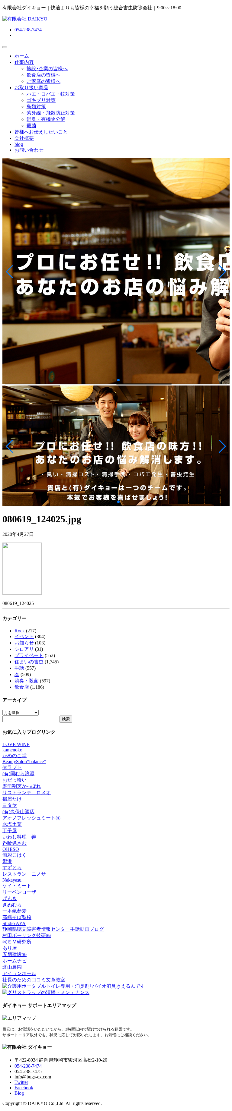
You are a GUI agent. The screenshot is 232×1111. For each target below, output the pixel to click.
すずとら (12, 867)
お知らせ (24, 642)
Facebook (23, 1087)
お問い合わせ (29, 150)
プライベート (29, 655)
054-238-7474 (28, 29)
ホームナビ (14, 960)
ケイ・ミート (16, 885)
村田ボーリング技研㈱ (26, 935)
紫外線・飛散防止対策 (51, 112)
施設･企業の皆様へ (47, 68)
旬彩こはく (14, 855)
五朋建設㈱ (14, 954)
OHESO (10, 849)
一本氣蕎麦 (14, 911)
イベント (24, 636)
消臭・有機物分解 (46, 119)
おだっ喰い (14, 779)
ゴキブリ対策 (41, 100)
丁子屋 (9, 830)
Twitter (21, 1082)
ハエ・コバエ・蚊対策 (51, 93)
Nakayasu (11, 880)
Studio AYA (14, 923)
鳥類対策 (36, 106)
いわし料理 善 (19, 836)
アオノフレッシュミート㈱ (31, 817)
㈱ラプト (12, 767)
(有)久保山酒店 (18, 811)
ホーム (21, 55)
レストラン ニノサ (24, 874)
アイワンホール (19, 973)
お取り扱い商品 (31, 87)
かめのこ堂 (14, 755)
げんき (9, 898)
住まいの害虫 (29, 661)
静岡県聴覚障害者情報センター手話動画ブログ (53, 929)
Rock (19, 630)
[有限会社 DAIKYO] (24, 18)
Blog (19, 1093)
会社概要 (24, 138)
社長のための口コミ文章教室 (33, 979)
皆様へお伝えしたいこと (41, 131)
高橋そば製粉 (16, 917)
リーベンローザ (19, 892)
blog (18, 144)
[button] (9, 272)
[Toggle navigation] (4, 47)
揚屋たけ (12, 798)
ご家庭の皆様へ (43, 81)
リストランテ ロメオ (26, 792)
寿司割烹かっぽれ (21, 786)
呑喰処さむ (14, 843)
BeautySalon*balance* (24, 761)
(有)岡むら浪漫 (18, 773)
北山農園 (12, 967)
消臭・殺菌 (26, 680)
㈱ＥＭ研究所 (16, 941)
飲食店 (21, 687)
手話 (19, 668)
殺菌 (31, 125)
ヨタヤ (9, 805)
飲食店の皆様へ (43, 74)
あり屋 (9, 948)
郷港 (7, 861)
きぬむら (12, 904)
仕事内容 (24, 62)
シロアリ (24, 649)
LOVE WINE (16, 744)
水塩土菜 (12, 824)
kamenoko (12, 749)
